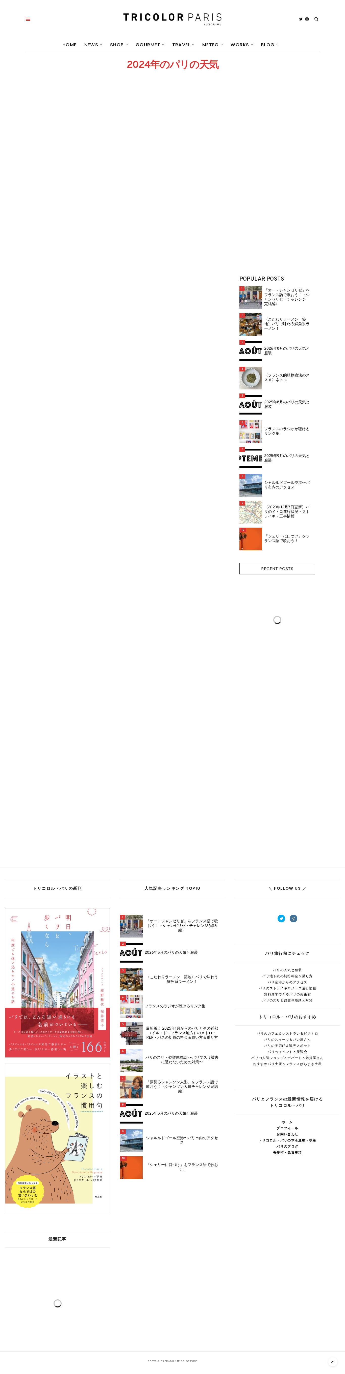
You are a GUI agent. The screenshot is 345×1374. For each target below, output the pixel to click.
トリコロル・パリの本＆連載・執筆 (287, 1140)
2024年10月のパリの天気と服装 (66, 283)
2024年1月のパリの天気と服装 (166, 749)
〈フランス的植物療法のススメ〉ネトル (287, 378)
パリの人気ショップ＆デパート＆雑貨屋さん (287, 1057)
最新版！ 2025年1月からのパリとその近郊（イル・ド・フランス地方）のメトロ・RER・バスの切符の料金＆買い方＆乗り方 (182, 1033)
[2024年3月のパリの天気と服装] (173, 598)
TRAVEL (181, 44)
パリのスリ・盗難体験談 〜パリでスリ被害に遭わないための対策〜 (181, 1060)
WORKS (240, 44)
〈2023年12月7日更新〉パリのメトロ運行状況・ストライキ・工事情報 (287, 512)
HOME (69, 44)
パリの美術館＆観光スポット (287, 1045)
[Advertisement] (277, 180)
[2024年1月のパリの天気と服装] (173, 715)
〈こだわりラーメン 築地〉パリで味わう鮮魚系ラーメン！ (287, 324)
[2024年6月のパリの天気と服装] (71, 482)
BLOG (268, 44)
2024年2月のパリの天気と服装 (65, 749)
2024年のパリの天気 (38, 158)
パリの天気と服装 (287, 970)
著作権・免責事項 (287, 1152)
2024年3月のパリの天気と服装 (167, 632)
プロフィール (287, 1128)
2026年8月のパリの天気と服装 (287, 351)
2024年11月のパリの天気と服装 (167, 166)
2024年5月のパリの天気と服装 (167, 516)
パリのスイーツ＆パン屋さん (287, 1039)
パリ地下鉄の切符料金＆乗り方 (287, 976)
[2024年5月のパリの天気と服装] (173, 482)
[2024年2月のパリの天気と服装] (71, 715)
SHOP (117, 44)
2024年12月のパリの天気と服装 (66, 166)
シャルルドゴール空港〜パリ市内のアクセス (287, 485)
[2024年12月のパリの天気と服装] (71, 133)
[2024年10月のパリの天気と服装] (71, 249)
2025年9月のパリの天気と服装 (287, 458)
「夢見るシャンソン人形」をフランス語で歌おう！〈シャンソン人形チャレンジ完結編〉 (182, 1087)
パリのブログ (287, 1146)
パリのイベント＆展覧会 (287, 1051)
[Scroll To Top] (332, 1361)
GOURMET (148, 44)
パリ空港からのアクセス (287, 982)
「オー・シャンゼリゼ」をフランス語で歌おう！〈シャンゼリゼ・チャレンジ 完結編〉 (287, 297)
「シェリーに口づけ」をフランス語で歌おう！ (287, 539)
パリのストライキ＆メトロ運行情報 (287, 988)
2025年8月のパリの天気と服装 (287, 404)
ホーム (287, 1122)
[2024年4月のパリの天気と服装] (71, 598)
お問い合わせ (287, 1134)
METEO (210, 44)
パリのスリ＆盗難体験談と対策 (287, 1000)
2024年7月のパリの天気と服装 (167, 399)
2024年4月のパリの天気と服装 (65, 632)
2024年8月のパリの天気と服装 (65, 399)
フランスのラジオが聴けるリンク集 (287, 431)
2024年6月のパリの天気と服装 (65, 516)
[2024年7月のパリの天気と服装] (173, 366)
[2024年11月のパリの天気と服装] (173, 133)
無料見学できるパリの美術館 (287, 994)
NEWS (91, 44)
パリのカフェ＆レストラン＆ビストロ (287, 1033)
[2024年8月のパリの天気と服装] (71, 366)
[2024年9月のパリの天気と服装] (173, 249)
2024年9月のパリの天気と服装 (167, 283)
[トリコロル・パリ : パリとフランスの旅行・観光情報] (172, 19)
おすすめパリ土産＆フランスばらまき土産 (287, 1063)
